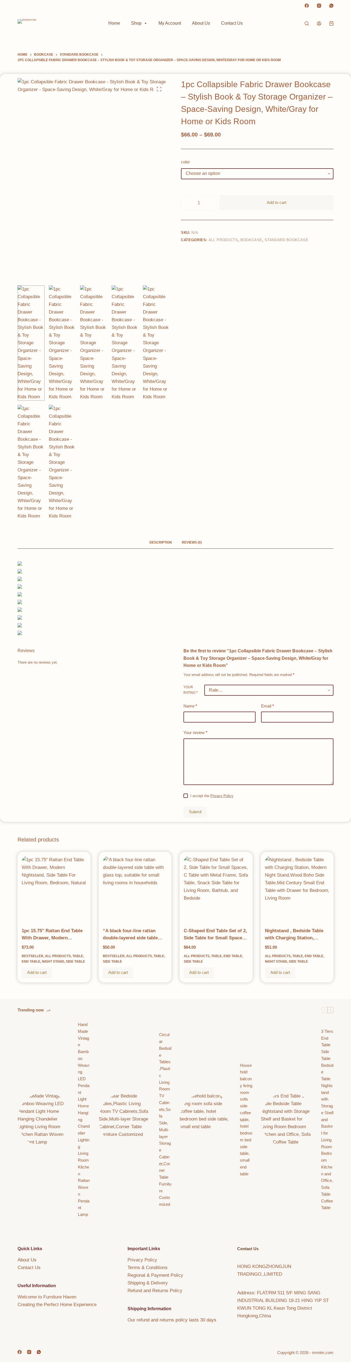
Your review (195, 732)
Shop (136, 23)
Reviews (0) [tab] (192, 542)
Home (114, 23)
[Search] (307, 23)
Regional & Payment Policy (155, 1275)
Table (77, 956)
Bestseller (32, 956)
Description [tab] (160, 542)
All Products (223, 240)
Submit (195, 811)
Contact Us (232, 23)
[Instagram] (319, 6)
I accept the (211, 796)
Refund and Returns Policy (155, 1290)
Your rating (190, 690)
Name (190, 706)
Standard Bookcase (286, 240)
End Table (31, 961)
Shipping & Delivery (148, 1283)
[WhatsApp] (331, 6)
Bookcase (251, 240)
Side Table (75, 961)
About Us (201, 23)
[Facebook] (307, 6)
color (185, 162)
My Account (169, 23)
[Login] (319, 23)
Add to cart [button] (37, 972)
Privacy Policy (221, 796)
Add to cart (276, 202)
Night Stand (53, 961)
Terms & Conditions (148, 1267)
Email (267, 706)
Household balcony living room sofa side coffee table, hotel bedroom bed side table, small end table (246, 1119)
